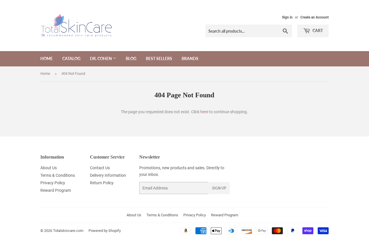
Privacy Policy (52, 183)
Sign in (287, 17)
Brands (190, 58)
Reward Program (55, 190)
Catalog (71, 58)
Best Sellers (159, 58)
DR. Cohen (101, 58)
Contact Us (100, 167)
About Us (48, 167)
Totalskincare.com (68, 230)
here (204, 111)
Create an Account (314, 17)
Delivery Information (108, 175)
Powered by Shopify (105, 230)
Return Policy (102, 183)
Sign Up (219, 188)
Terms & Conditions (57, 175)
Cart (317, 30)
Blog (131, 58)
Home (46, 58)
